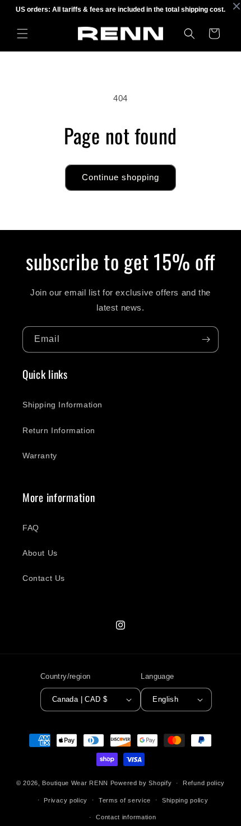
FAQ (30, 527)
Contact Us (43, 578)
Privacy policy (65, 800)
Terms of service (125, 800)
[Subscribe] (205, 339)
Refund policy (204, 783)
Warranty (39, 455)
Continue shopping (120, 177)
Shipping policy (185, 800)
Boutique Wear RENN (75, 783)
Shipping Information (62, 404)
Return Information (58, 430)
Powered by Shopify (141, 783)
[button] (22, 33)
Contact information (126, 817)
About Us (40, 552)
